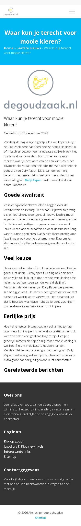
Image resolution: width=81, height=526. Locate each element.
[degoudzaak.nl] (11, 11)
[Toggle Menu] (72, 11)
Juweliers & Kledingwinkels (23, 446)
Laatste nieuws (29, 48)
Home (8, 48)
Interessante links (17, 451)
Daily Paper (33, 180)
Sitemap (10, 456)
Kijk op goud (13, 441)
